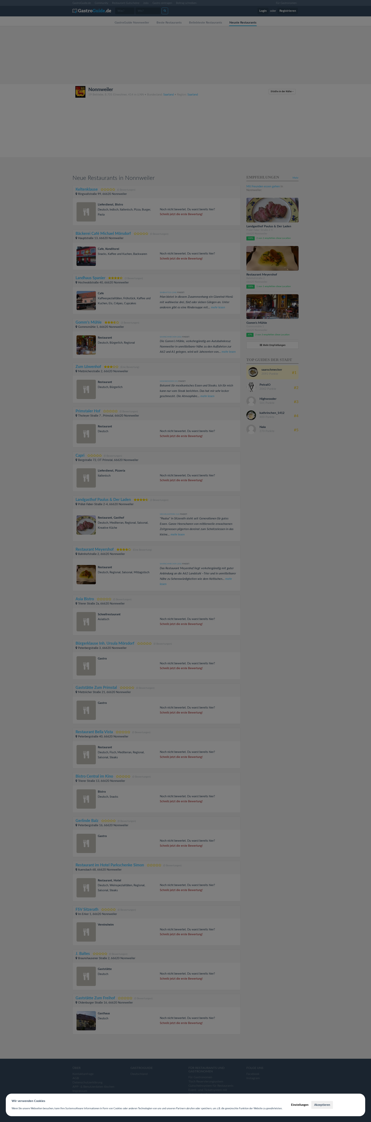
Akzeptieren (322, 1104)
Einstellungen (299, 1104)
